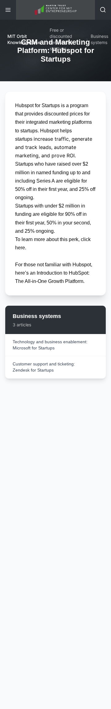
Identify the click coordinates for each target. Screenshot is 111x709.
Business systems (99, 39)
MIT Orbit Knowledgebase (23, 39)
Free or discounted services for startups (61, 39)
